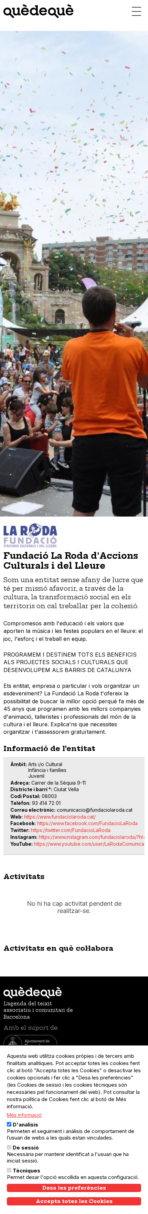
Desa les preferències (74, 1188)
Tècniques (26, 1170)
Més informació (24, 1115)
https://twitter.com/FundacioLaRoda (70, 830)
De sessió (26, 1147)
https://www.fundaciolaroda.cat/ (60, 817)
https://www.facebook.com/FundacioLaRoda (87, 823)
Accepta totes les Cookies (74, 1201)
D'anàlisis (25, 1124)
